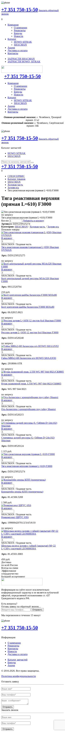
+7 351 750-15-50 (19, 9)
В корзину (6, 238)
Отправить (37, 610)
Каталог (12, 39)
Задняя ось (13, 187)
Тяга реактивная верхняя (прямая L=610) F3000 (26, 466)
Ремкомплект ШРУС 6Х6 (15, 517)
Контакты (13, 53)
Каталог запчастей (17, 659)
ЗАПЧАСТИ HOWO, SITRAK (24, 61)
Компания (13, 24)
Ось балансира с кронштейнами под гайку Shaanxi (28, 409)
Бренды (18, 33)
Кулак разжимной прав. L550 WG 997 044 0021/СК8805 (31, 383)
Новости (18, 36)
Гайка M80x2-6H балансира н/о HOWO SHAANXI (28, 358)
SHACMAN (20, 44)
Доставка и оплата (17, 50)
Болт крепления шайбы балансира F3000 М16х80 (27, 307)
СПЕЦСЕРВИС (16, 176)
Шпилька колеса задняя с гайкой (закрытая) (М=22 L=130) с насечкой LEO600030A (28, 547)
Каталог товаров (16, 179)
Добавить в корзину (33, 220)
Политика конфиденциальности (18, 676)
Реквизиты (20, 30)
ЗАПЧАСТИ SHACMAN (21, 58)
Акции (11, 47)
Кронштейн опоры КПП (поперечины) (22, 491)
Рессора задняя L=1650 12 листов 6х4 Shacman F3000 (29, 332)
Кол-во (5, 220)
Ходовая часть (15, 184)
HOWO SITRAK (23, 42)
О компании (20, 27)
